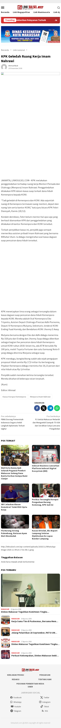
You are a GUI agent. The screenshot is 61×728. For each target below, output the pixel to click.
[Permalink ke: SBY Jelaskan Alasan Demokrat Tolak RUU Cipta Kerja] (15, 493)
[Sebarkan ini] (37, 408)
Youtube (17, 706)
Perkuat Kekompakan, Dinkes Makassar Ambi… (35, 655)
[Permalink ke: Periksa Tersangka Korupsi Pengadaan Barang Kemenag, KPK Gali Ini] (46, 490)
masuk (14, 561)
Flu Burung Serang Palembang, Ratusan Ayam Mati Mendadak (14, 533)
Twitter (46, 697)
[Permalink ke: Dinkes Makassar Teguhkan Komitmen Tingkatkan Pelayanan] (30, 590)
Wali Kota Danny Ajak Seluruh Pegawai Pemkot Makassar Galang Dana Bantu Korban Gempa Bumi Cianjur (14, 473)
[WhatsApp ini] (57, 408)
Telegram (17, 711)
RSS (46, 711)
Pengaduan (44, 675)
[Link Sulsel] (31, 7)
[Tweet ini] (44, 408)
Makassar (5, 609)
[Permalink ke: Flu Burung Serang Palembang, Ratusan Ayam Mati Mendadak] (15, 522)
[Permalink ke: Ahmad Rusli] (4, 66)
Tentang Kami (45, 679)
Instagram (46, 702)
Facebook (17, 697)
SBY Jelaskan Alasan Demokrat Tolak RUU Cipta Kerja (14, 507)
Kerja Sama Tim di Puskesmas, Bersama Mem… (34, 621)
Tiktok (46, 706)
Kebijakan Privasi (15, 675)
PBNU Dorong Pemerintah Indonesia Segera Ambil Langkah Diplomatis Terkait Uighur (13, 422)
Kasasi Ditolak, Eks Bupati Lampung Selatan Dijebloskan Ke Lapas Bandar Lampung (44, 534)
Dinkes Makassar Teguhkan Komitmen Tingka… (25, 612)
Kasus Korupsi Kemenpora (14, 396)
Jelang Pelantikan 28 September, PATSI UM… (34, 632)
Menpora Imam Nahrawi (40, 396)
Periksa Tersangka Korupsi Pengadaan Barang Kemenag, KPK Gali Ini (45, 502)
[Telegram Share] (50, 408)
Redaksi (15, 679)
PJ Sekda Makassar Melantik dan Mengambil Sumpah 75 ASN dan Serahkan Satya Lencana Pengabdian (46, 422)
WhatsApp (17, 702)
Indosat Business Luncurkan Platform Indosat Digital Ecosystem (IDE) (45, 468)
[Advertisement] (30, 146)
